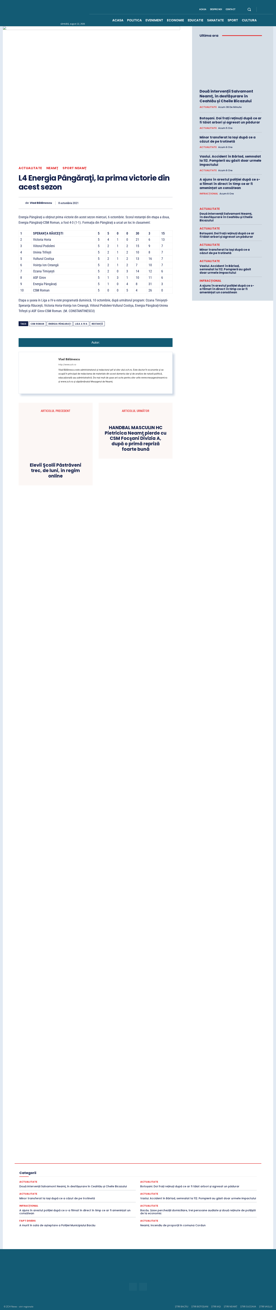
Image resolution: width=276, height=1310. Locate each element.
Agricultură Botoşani (150, 1156)
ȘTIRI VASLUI (265, 1306)
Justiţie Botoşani (210, 1170)
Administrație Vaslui (59, 1156)
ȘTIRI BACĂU (181, 1306)
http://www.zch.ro (67, 364)
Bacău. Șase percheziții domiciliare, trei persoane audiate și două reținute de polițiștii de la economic (198, 1211)
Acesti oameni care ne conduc (62, 1153)
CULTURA (150, 1160)
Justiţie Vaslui (63, 1173)
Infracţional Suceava (114, 1170)
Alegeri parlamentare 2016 (69, 1160)
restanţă (97, 323)
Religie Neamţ (106, 1177)
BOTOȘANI (106, 1160)
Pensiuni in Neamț (109, 1173)
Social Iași (142, 1180)
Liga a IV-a (81, 323)
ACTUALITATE (30, 168)
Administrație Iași (191, 1153)
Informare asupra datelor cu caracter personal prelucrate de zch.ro (138, 1280)
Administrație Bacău (138, 1153)
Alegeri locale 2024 (39, 1160)
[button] (249, 9)
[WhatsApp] (125, 203)
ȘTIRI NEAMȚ (230, 1306)
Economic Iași (108, 1163)
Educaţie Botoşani (43, 1167)
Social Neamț (159, 1180)
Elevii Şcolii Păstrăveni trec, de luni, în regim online (55, 471)
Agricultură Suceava (222, 1156)
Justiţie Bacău (189, 1170)
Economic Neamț (129, 1163)
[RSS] (267, 9)
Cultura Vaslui (39, 1163)
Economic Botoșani (85, 1163)
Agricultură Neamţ (197, 1156)
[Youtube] (271, 9)
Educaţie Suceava (106, 1167)
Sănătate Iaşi (228, 1177)
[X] (108, 203)
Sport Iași (233, 1183)
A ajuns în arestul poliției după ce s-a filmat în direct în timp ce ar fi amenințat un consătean (230, 183)
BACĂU (92, 1160)
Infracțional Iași (65, 1170)
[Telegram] (160, 203)
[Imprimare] (151, 203)
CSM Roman (37, 323)
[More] (169, 203)
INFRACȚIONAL (209, 193)
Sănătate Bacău (183, 1177)
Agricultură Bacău (125, 1156)
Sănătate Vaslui (70, 1180)
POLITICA (129, 1173)
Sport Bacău (229, 1180)
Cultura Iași (208, 1160)
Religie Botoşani (69, 1177)
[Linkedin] (134, 203)
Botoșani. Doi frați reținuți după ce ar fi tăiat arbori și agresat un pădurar (231, 120)
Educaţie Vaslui (128, 1167)
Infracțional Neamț (89, 1170)
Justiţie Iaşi (230, 1170)
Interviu (159, 1170)
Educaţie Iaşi (64, 1167)
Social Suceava (179, 1180)
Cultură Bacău (167, 1160)
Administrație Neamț (217, 1153)
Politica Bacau (146, 1173)
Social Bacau (103, 1180)
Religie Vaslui (147, 1177)
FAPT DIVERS (166, 1167)
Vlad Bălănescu (41, 203)
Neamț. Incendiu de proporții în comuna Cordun (173, 1225)
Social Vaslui (199, 1180)
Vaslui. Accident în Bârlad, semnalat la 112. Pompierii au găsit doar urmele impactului (230, 160)
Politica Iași (188, 1173)
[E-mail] (142, 203)
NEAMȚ (52, 168)
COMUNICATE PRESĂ (128, 1160)
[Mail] (59, 387)
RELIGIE (33, 1177)
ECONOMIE (197, 1163)
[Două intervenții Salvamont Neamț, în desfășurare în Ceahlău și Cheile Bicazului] (231, 63)
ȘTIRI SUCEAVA (248, 1306)
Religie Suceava (126, 1177)
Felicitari (196, 1167)
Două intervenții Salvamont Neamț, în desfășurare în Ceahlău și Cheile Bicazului (226, 96)
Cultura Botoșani (188, 1160)
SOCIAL (87, 1180)
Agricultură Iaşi (174, 1156)
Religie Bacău (49, 1177)
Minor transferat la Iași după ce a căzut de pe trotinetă (228, 139)
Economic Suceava (153, 1163)
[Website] (65, 387)
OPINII (91, 1173)
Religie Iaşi (88, 1177)
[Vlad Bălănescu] (22, 203)
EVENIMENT (147, 1167)
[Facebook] (262, 9)
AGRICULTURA (103, 1156)
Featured (183, 1167)
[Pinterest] (116, 203)
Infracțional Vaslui (140, 1170)
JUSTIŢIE (172, 1170)
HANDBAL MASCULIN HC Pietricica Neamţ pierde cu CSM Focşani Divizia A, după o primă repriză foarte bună (136, 438)
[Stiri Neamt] (57, 12)
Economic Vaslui (177, 1163)
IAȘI (208, 1167)
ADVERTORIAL (82, 1156)
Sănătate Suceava (47, 1180)
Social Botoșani (123, 1180)
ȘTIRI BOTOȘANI (199, 1306)
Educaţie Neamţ (83, 1167)
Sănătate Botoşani (206, 1177)
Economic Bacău (61, 1163)
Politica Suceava (228, 1173)
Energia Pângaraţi (59, 323)
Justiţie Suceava (42, 1173)
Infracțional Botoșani (41, 1170)
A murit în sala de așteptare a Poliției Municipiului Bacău (57, 1225)
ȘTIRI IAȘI (216, 1306)
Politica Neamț (207, 1173)
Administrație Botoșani (165, 1153)
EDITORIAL (214, 1163)
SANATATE (164, 1177)
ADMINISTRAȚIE (113, 1153)
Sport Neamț (75, 168)
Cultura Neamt (227, 1160)
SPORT (214, 1180)
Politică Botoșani (168, 1173)
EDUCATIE (230, 1163)
